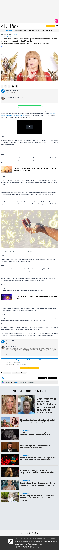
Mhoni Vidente (7, 372)
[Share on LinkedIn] (13, 86)
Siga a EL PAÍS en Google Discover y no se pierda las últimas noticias (20, 46)
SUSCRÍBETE (50, 26)
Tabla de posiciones (46, 30)
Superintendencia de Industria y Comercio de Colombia (28, 544)
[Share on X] (5, 86)
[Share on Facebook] (2, 86)
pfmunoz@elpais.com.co (40, 547)
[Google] (42, 378)
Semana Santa (16, 372)
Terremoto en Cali (34, 30)
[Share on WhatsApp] (9, 86)
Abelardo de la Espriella (20, 30)
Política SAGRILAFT (19, 543)
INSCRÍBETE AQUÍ (29, 368)
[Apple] (52, 378)
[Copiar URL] (16, 86)
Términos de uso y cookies (50, 541)
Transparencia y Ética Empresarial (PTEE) (35, 543)
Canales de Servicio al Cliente (31, 540)
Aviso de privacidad (37, 541)
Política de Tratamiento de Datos (17, 364)
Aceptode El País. (17, 364)
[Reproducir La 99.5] (56, 20)
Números (23, 372)
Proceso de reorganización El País (23, 546)
